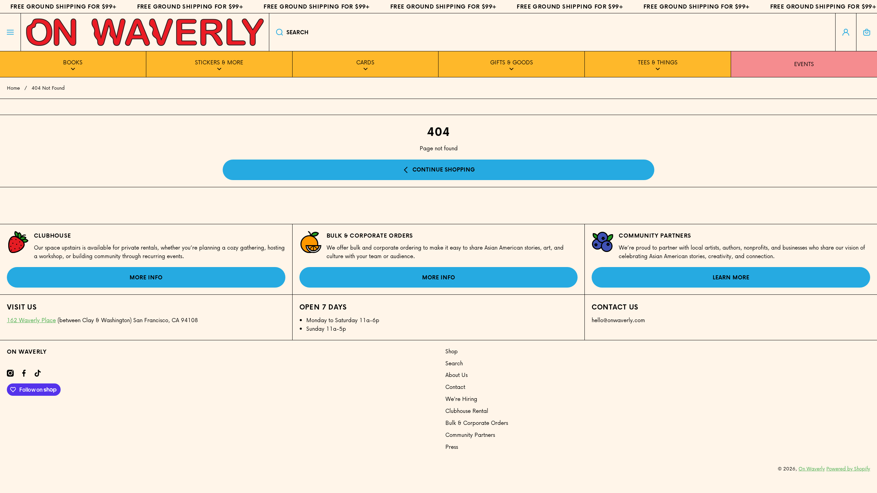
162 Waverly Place (31, 320)
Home (13, 88)
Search (454, 363)
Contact (455, 386)
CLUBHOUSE (52, 235)
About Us (456, 374)
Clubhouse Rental (466, 410)
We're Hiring (461, 398)
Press (451, 446)
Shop (451, 351)
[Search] (276, 32)
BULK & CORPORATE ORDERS (369, 235)
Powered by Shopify (848, 468)
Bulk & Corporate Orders (476, 422)
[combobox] (552, 32)
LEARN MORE (731, 277)
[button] (866, 32)
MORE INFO (145, 277)
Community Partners (655, 235)
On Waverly (812, 468)
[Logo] (145, 32)
